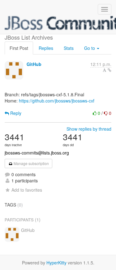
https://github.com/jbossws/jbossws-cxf (56, 101)
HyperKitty (56, 262)
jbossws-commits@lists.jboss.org (37, 153)
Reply (15, 113)
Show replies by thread (89, 129)
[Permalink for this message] (109, 70)
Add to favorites (26, 190)
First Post (19, 48)
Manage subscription (31, 163)
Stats (69, 48)
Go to (90, 48)
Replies (46, 48)
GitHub (34, 64)
